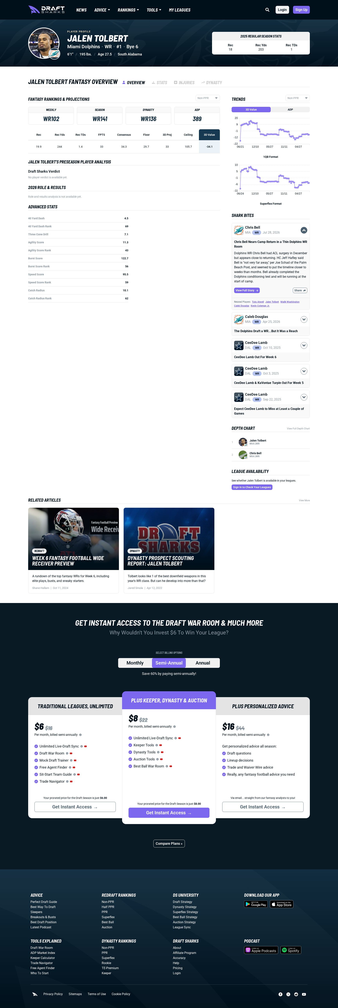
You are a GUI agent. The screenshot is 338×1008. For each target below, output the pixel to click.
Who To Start (40, 973)
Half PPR (108, 907)
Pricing (177, 968)
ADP (290, 109)
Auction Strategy (184, 922)
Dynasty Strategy (185, 907)
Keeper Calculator (43, 958)
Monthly (135, 663)
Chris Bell (256, 453)
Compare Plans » (169, 843)
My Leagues (179, 10)
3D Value (251, 109)
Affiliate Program (184, 953)
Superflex (108, 917)
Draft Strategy (182, 902)
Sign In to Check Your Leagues (252, 487)
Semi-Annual (169, 663)
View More (304, 500)
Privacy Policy (53, 994)
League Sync (182, 927)
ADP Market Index (43, 953)
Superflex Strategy (185, 912)
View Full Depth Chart (298, 428)
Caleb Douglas (241, 305)
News (81, 10)
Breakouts (37, 917)
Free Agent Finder (43, 968)
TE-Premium (110, 968)
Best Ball (108, 922)
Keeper (106, 973)
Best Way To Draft (43, 907)
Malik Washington (289, 302)
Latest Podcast (41, 927)
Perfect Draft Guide (44, 902)
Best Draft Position (44, 922)
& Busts (50, 917)
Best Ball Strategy (185, 917)
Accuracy (179, 958)
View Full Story (245, 290)
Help (176, 963)
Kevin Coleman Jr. (260, 305)
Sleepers (36, 912)
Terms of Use (97, 994)
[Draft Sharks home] (46, 9)
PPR (105, 912)
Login (282, 10)
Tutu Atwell (258, 302)
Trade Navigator (42, 963)
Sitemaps (75, 994)
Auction (107, 927)
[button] (271, 237)
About (177, 948)
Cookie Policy (121, 994)
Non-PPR (108, 902)
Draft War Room (42, 948)
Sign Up (301, 10)
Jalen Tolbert (272, 302)
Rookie (106, 963)
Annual (203, 663)
